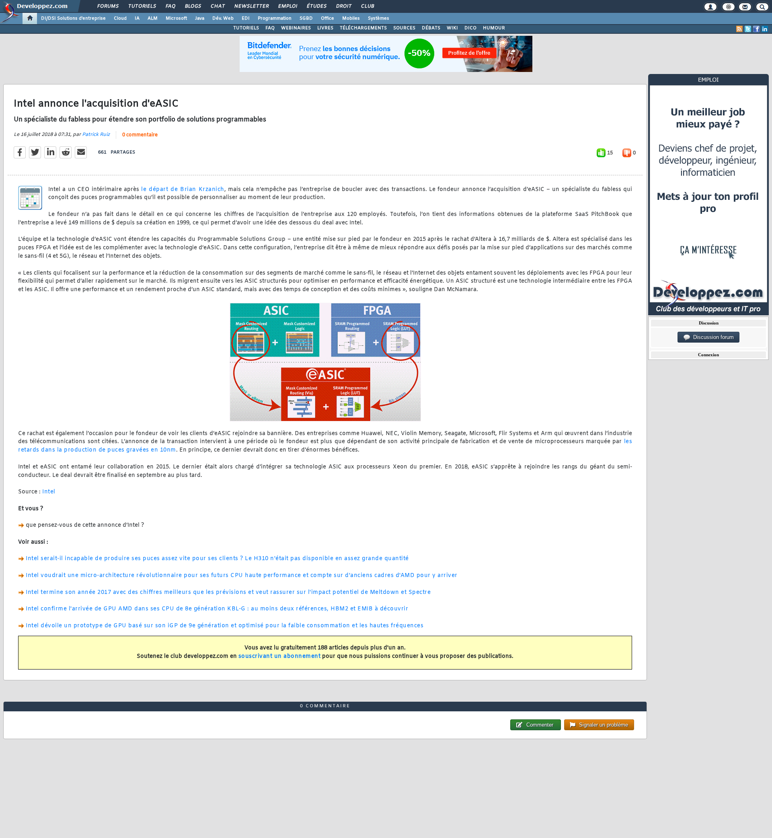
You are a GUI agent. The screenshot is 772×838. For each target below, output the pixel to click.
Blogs (192, 6)
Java (199, 18)
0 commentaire (140, 135)
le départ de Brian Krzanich (182, 189)
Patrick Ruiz (96, 134)
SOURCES (404, 28)
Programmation (275, 18)
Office (327, 18)
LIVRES (325, 28)
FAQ (170, 6)
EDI (246, 18)
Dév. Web (223, 18)
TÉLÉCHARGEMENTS (363, 28)
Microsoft (176, 18)
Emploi (287, 6)
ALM (153, 18)
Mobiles (351, 18)
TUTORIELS (246, 28)
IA (137, 18)
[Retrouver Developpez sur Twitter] (748, 29)
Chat (217, 6)
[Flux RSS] (739, 29)
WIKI (452, 28)
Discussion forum (712, 337)
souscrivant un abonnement (279, 656)
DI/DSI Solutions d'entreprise (73, 18)
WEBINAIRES (296, 28)
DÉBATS (431, 28)
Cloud (120, 18)
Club (367, 6)
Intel (48, 492)
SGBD (306, 18)
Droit (343, 6)
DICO (470, 28)
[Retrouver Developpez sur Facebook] (756, 29)
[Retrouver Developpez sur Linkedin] (765, 29)
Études (316, 6)
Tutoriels (141, 6)
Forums (107, 6)
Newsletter (251, 6)
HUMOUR (494, 28)
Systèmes (378, 18)
